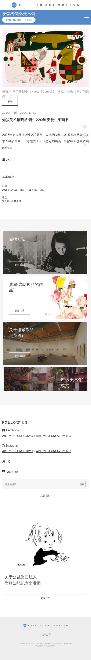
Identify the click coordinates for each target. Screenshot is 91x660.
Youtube (12, 472)
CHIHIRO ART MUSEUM (45, 5)
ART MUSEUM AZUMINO (53, 436)
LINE (85, 127)
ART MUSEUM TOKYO (17, 436)
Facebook (85, 136)
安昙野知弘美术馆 (19, 13)
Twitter (85, 144)
